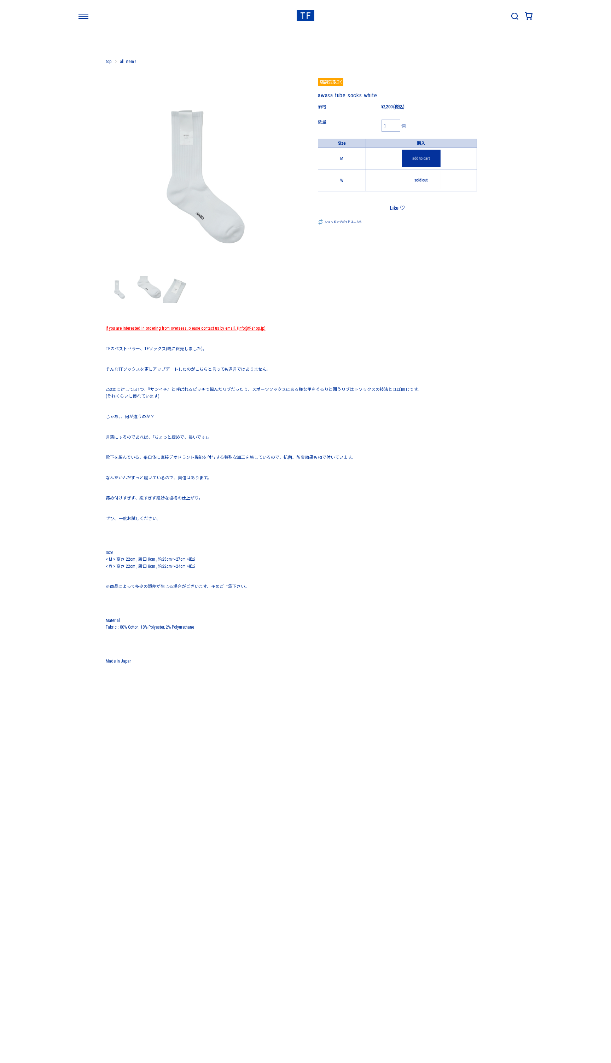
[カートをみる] (529, 19)
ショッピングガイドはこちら (343, 222)
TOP (109, 61)
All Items (128, 61)
